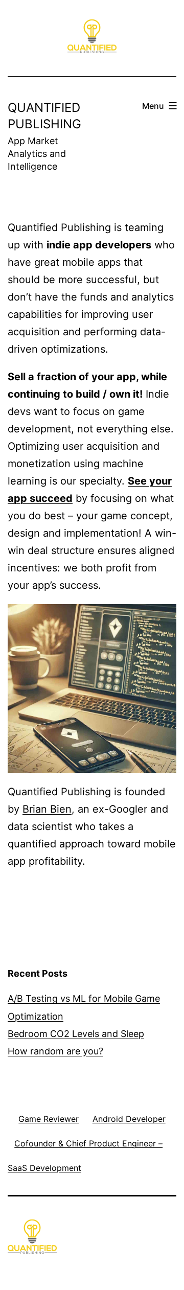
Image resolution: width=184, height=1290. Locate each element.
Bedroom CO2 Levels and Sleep (76, 1033)
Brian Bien (47, 809)
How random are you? (55, 1051)
